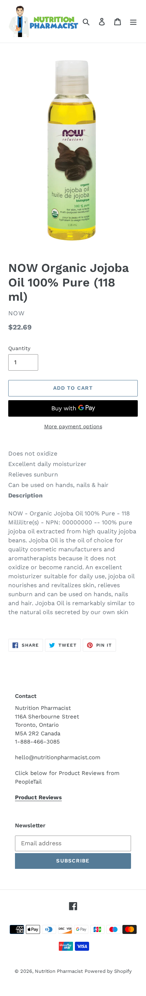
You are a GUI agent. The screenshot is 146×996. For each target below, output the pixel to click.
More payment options (73, 426)
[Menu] (133, 21)
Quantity (19, 348)
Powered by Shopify (108, 971)
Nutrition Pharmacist (59, 971)
